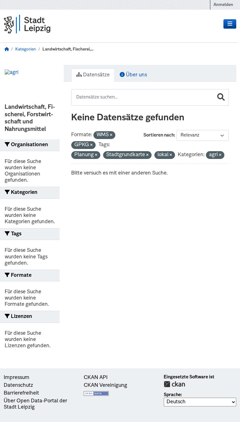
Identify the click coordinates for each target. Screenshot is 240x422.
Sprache (172, 395)
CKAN (174, 384)
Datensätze (96, 75)
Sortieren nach (158, 135)
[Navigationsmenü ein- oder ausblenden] (229, 24)
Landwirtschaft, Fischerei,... (67, 49)
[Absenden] (221, 97)
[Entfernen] (111, 135)
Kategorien (25, 49)
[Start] (6, 49)
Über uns (136, 75)
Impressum (16, 377)
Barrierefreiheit (21, 393)
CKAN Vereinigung (105, 385)
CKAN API (96, 377)
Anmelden (223, 5)
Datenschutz (18, 385)
